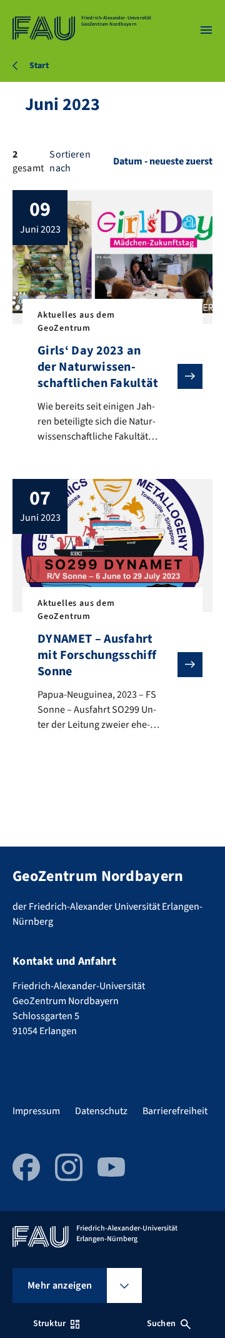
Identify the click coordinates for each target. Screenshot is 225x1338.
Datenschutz (101, 1111)
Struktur (49, 1323)
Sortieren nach (69, 161)
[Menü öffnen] (206, 30)
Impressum (36, 1111)
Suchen (161, 1323)
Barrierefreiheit (175, 1111)
